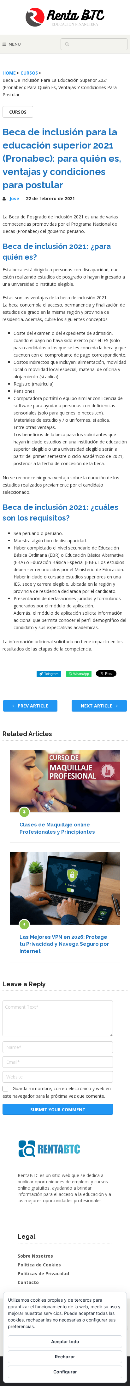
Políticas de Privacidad (43, 1273)
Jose (14, 198)
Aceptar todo (65, 1341)
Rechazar (65, 1356)
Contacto (28, 1282)
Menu (15, 44)
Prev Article (32, 706)
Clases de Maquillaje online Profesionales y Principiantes (57, 828)
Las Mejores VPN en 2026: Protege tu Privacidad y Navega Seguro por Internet (64, 944)
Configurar (65, 1371)
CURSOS (18, 112)
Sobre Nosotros (35, 1256)
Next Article (97, 706)
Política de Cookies (39, 1265)
